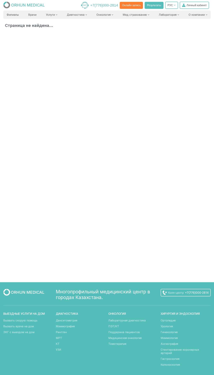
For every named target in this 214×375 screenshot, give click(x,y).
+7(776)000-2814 (104, 5)
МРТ (59, 338)
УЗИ (58, 349)
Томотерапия (117, 343)
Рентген (61, 332)
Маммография (65, 326)
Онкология (104, 14)
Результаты (154, 5)
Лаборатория (168, 14)
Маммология (169, 338)
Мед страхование (135, 14)
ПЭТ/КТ (113, 326)
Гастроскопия (170, 358)
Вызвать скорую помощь (20, 320)
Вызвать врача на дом (18, 326)
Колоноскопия (170, 364)
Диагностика (76, 14)
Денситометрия (66, 320)
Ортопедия (168, 320)
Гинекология (169, 332)
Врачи (32, 14)
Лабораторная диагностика (127, 320)
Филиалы (13, 14)
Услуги (51, 14)
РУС (171, 5)
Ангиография (169, 343)
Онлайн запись (131, 5)
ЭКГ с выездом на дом (18, 332)
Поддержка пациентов (124, 332)
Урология (167, 326)
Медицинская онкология (125, 338)
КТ (58, 343)
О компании (197, 14)
